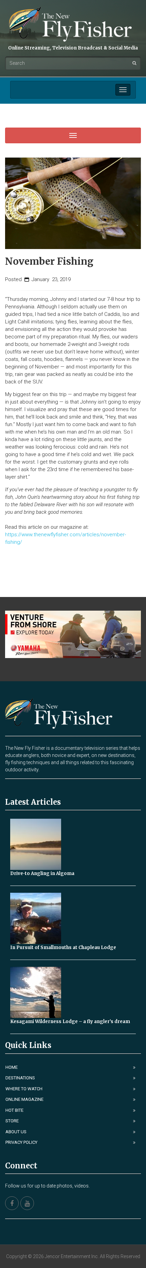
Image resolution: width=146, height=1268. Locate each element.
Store (12, 1120)
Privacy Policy (21, 1142)
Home (11, 1067)
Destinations (20, 1077)
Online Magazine (24, 1099)
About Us (15, 1131)
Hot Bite (14, 1110)
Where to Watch (23, 1088)
